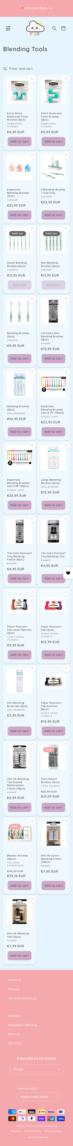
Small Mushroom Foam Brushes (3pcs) (51, 116)
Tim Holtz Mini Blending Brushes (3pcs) (52, 336)
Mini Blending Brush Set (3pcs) (17, 704)
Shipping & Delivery (22, 1025)
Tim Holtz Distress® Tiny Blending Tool (53, 555)
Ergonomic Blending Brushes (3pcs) (18, 192)
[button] (8, 28)
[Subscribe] (58, 1069)
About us (14, 980)
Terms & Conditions (22, 998)
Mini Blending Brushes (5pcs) (50, 264)
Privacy (13, 989)
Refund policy (32, 1131)
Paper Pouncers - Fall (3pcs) (52, 628)
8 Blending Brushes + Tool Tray (53, 191)
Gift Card (15, 1043)
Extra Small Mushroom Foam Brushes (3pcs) (17, 116)
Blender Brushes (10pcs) (17, 857)
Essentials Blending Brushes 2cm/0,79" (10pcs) (52, 409)
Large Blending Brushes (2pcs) (51, 481)
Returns (14, 1034)
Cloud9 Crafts (34, 1126)
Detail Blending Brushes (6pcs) (17, 264)
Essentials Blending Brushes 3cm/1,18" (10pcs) (18, 483)
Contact (14, 1016)
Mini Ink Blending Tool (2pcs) (18, 935)
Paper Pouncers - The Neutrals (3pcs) (52, 706)
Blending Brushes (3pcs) (18, 335)
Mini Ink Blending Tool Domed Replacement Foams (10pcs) (18, 783)
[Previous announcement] (7, 8)
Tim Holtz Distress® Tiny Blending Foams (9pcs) (19, 556)
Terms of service (38, 1137)
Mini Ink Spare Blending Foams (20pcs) (51, 858)
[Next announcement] (65, 8)
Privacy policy (53, 1131)
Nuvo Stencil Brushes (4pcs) (50, 780)
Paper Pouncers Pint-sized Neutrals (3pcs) (19, 629)
